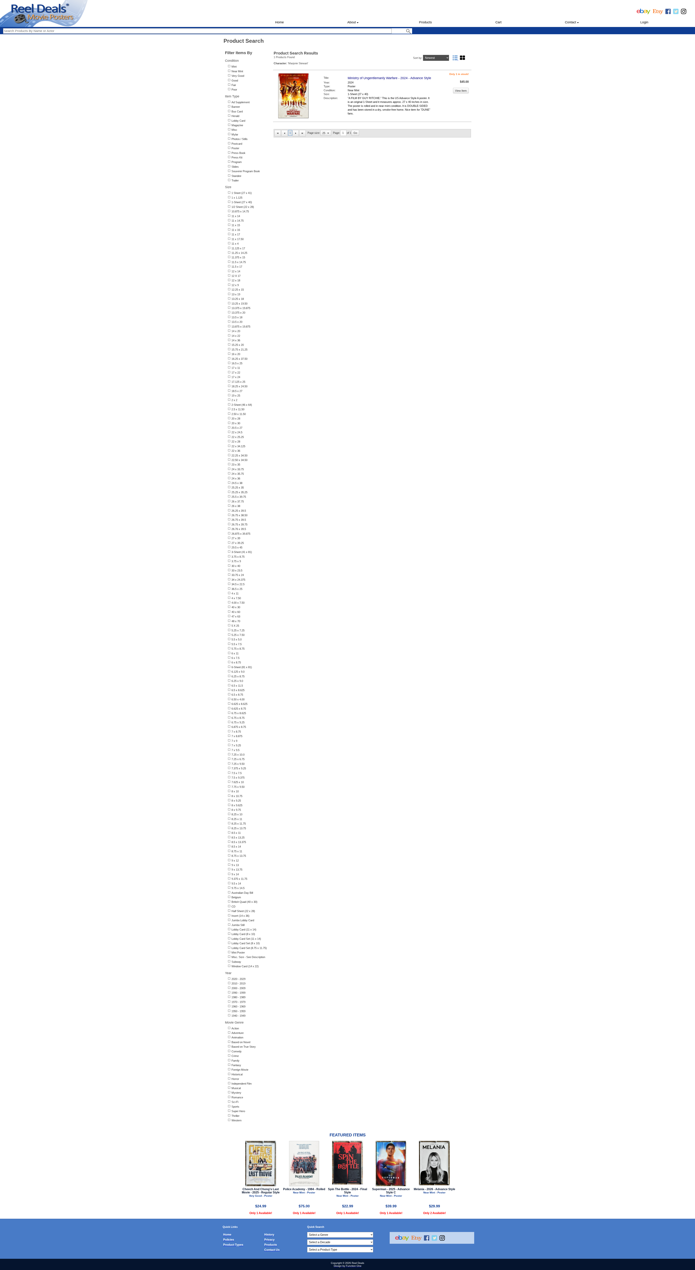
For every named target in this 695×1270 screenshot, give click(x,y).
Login (644, 22)
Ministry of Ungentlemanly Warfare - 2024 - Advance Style (389, 78)
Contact (570, 22)
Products (425, 22)
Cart (498, 22)
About (351, 22)
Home (279, 22)
